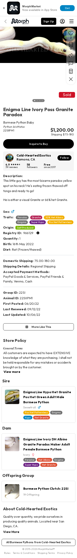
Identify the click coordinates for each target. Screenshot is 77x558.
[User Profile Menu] (62, 21)
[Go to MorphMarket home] (20, 21)
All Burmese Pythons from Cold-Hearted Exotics (38, 542)
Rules (7, 552)
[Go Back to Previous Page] (6, 21)
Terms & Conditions (24, 552)
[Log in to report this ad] (71, 63)
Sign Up (48, 21)
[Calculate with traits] (71, 71)
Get (67, 8)
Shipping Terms (46, 552)
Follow (64, 157)
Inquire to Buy (38, 144)
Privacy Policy (65, 552)
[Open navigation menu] (71, 21)
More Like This (41, 327)
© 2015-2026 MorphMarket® (38, 549)
